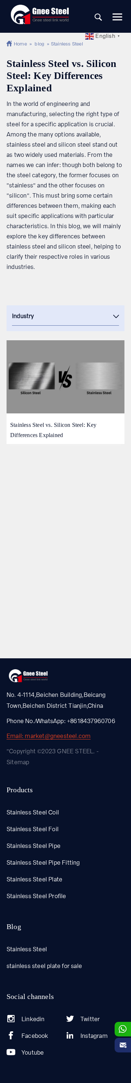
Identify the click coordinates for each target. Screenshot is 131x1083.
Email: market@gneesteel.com (49, 736)
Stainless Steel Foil (33, 829)
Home (20, 44)
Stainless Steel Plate (34, 879)
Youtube (32, 1052)
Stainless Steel (27, 949)
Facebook (34, 1036)
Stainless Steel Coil (33, 812)
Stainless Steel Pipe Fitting (43, 862)
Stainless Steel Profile (36, 896)
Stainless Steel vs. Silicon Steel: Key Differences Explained (53, 430)
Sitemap (18, 762)
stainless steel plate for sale (44, 966)
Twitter (90, 1019)
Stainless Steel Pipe (33, 846)
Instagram (94, 1036)
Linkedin (33, 1019)
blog (39, 44)
